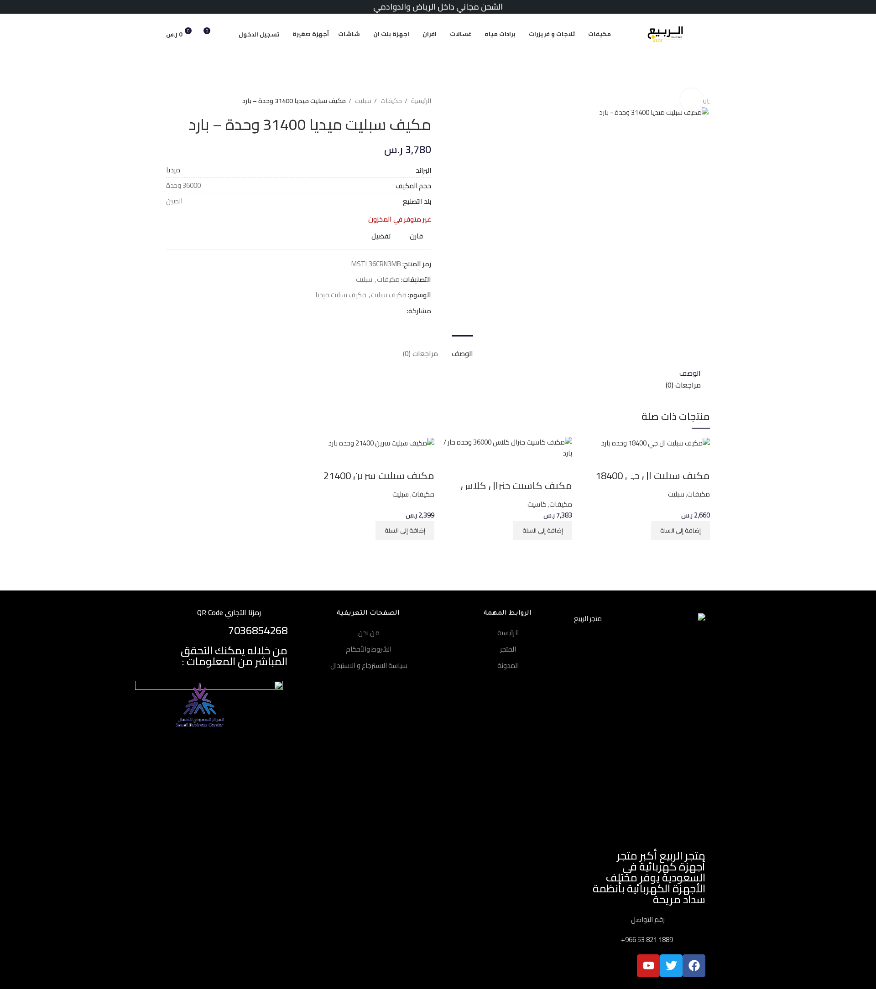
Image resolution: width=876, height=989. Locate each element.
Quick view (674, 460)
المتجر (508, 649)
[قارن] (698, 460)
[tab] (462, 349)
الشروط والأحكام (368, 649)
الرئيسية (420, 101)
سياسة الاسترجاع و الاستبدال (368, 665)
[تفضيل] (650, 460)
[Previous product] (188, 100)
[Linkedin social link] (368, 311)
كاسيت (537, 504)
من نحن (369, 632)
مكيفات (390, 101)
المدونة (508, 665)
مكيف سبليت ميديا (340, 294)
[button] (680, 530)
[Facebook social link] (399, 311)
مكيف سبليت (389, 294)
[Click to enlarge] (691, 99)
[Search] (226, 34)
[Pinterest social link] (378, 311)
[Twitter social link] (389, 311)
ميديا (173, 169)
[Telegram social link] (357, 311)
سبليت (362, 101)
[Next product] (170, 100)
